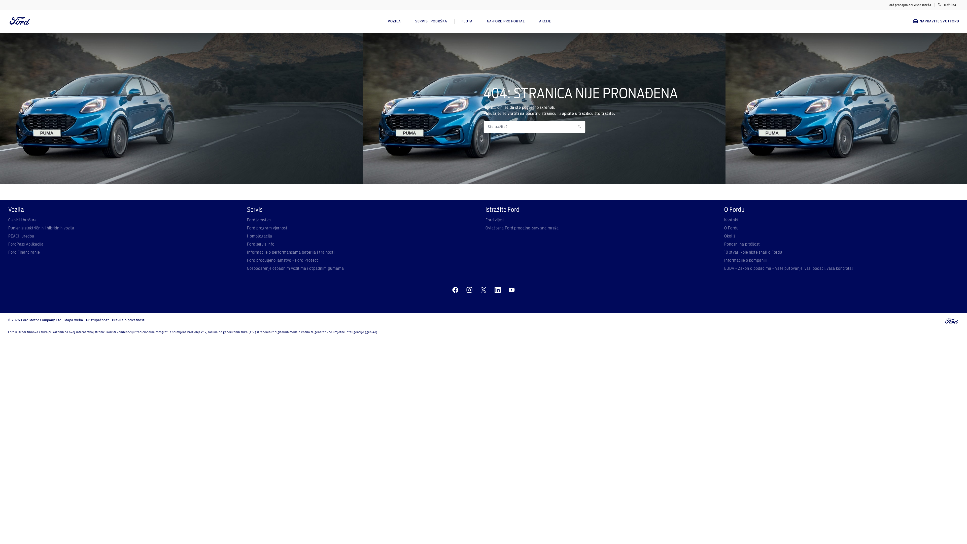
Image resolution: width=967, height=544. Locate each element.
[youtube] (512, 290)
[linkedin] (498, 290)
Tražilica (950, 5)
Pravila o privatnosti (129, 320)
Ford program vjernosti (268, 228)
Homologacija (259, 236)
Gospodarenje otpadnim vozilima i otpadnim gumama (295, 268)
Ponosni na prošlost (742, 244)
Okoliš (729, 236)
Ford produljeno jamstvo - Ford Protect (282, 260)
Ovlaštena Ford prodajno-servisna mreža (522, 228)
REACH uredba (21, 236)
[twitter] (483, 290)
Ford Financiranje (24, 252)
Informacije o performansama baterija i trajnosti (291, 252)
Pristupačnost (97, 320)
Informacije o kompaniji (745, 260)
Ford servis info (260, 244)
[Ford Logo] (19, 21)
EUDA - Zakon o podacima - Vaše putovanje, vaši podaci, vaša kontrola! (788, 268)
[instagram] (469, 290)
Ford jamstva (259, 220)
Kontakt (731, 220)
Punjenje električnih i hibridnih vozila (41, 228)
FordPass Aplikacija (26, 244)
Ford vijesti (495, 220)
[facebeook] (455, 290)
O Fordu (731, 228)
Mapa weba (73, 320)
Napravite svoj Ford (939, 21)
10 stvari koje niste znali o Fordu (753, 252)
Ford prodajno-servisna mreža (909, 5)
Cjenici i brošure (22, 220)
